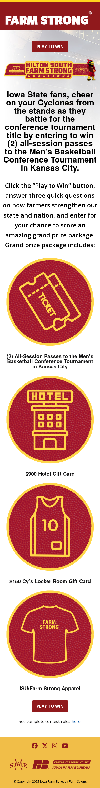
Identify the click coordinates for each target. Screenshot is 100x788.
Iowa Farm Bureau (53, 781)
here (76, 721)
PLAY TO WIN (50, 46)
